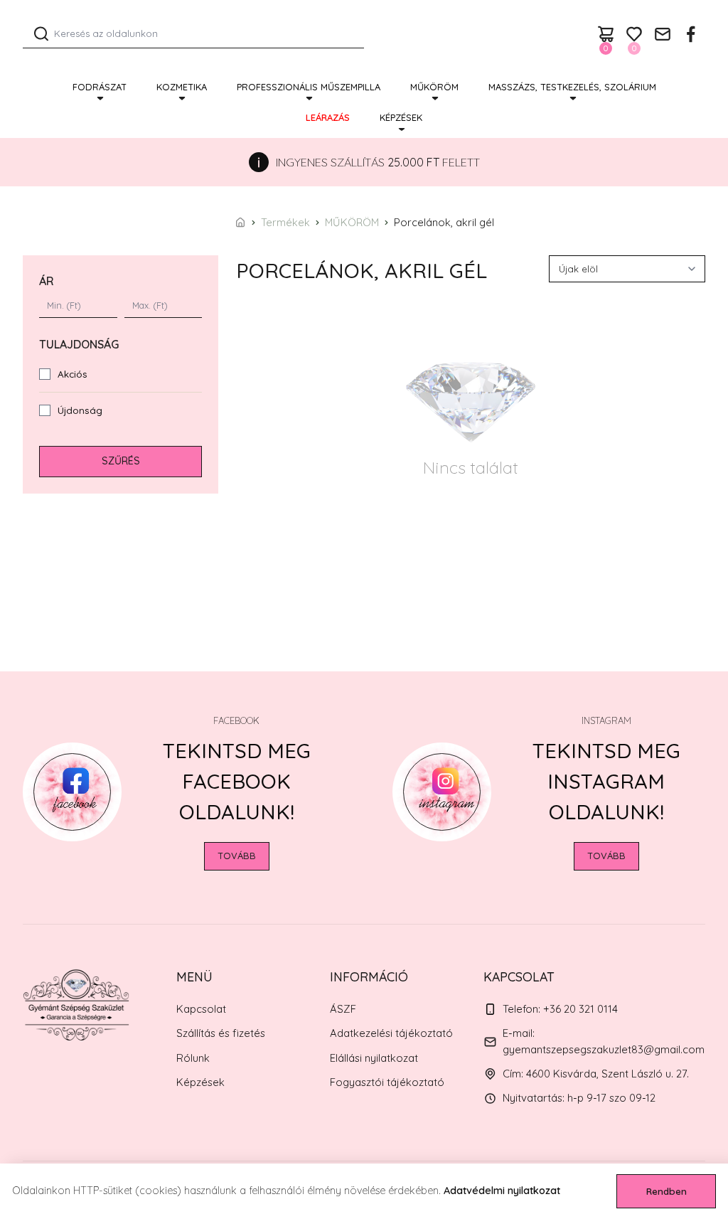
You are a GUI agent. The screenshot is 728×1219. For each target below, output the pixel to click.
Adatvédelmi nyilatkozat (502, 1190)
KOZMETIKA (181, 86)
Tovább (237, 855)
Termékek (285, 222)
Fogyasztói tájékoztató (387, 1082)
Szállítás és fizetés (220, 1033)
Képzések (401, 117)
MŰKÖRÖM (434, 86)
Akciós (72, 374)
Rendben (666, 1191)
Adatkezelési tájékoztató (391, 1033)
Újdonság (80, 410)
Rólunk (193, 1058)
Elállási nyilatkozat (374, 1058)
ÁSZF (343, 1009)
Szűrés (121, 460)
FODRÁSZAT (100, 86)
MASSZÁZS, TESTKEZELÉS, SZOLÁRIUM (572, 86)
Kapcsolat (201, 1009)
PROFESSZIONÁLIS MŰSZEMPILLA (308, 86)
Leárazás (328, 117)
